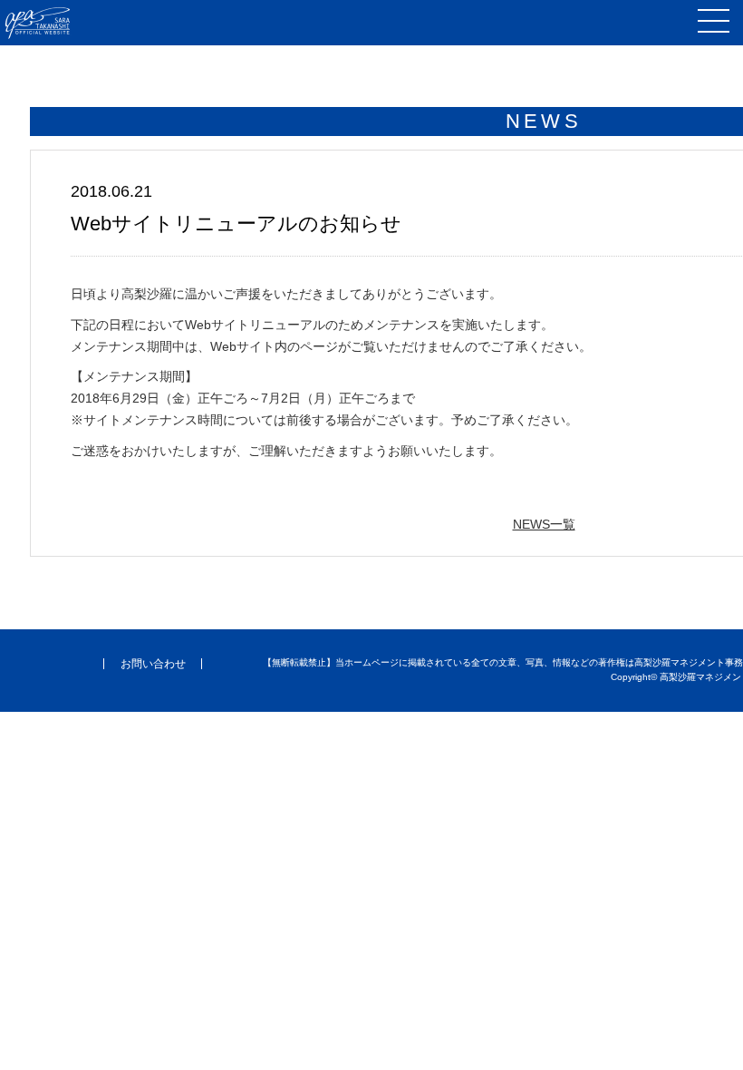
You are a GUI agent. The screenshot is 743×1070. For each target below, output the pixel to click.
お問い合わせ (153, 663)
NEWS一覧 (544, 524)
